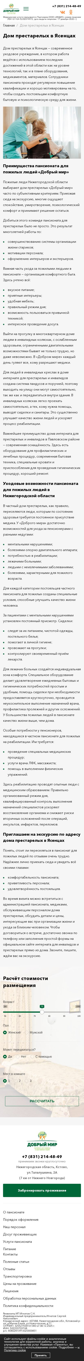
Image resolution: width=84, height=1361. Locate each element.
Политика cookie (15, 1350)
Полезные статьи (16, 1262)
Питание (9, 1249)
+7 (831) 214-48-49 (66, 6)
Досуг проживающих (20, 1234)
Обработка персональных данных (29, 1298)
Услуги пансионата (17, 1242)
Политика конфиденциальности (28, 1306)
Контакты (10, 1254)
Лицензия (10, 1291)
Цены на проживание (19, 1284)
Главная (9, 25)
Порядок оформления (20, 1219)
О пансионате (13, 1212)
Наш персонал (14, 1227)
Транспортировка (17, 1276)
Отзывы (9, 1269)
